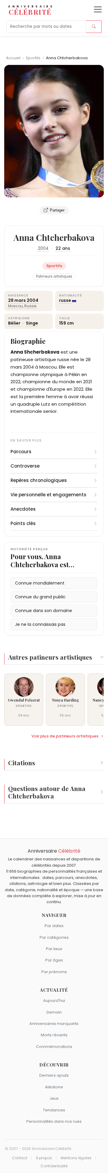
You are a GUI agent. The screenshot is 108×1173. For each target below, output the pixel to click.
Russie (30, 305)
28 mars (17, 300)
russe (65, 300)
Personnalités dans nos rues (54, 1121)
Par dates (54, 925)
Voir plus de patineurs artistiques (65, 736)
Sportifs (33, 58)
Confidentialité (54, 1166)
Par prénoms (54, 971)
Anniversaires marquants (54, 1023)
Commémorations (54, 1046)
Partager (57, 210)
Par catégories (54, 937)
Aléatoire (54, 1087)
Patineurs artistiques (54, 276)
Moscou (15, 305)
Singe (32, 323)
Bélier (14, 323)
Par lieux (54, 948)
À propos (44, 1158)
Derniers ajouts (54, 1075)
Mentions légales (76, 1158)
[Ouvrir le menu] (98, 9)
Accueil (13, 58)
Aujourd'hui (54, 1000)
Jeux (54, 1098)
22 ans (63, 248)
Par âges (54, 960)
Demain (54, 1012)
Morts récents (54, 1034)
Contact (19, 1158)
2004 (43, 248)
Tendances (54, 1110)
